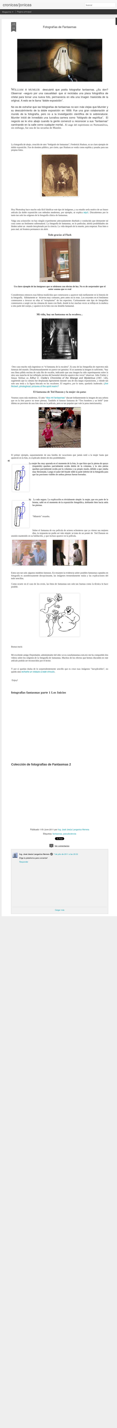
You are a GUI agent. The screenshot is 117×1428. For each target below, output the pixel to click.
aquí (85, 212)
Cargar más (59, 910)
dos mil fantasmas (55, 397)
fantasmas (57, 833)
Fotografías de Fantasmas (59, 27)
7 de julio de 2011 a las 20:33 (66, 854)
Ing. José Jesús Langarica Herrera (73, 829)
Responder (23, 861)
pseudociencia (69, 833)
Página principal (24, 11)
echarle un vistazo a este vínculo (38, 671)
